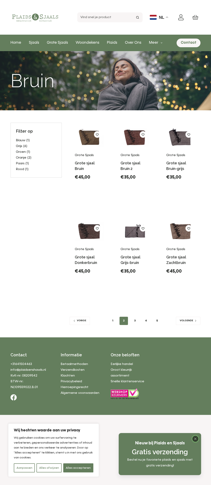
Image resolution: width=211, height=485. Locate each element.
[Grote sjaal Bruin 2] (135, 137)
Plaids (112, 43)
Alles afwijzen (49, 467)
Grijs (19, 146)
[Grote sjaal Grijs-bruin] (135, 231)
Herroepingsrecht (74, 387)
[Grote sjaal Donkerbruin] (89, 231)
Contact (188, 43)
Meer (153, 43)
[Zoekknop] (138, 17)
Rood (20, 169)
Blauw (20, 140)
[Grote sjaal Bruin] (89, 137)
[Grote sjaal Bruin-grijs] (180, 137)
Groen (21, 152)
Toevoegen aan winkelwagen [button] (91, 194)
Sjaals (34, 43)
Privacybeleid (71, 381)
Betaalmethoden (74, 364)
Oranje (21, 157)
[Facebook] (14, 397)
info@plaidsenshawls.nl (28, 370)
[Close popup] (195, 439)
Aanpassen (24, 467)
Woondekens (87, 43)
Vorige (81, 320)
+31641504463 (21, 364)
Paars (20, 163)
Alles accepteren (78, 467)
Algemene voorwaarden (80, 393)
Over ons (133, 43)
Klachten (68, 375)
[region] (53, 450)
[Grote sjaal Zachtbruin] (180, 231)
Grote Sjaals (57, 43)
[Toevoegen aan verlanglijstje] (97, 134)
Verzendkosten (72, 370)
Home (16, 43)
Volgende (186, 320)
